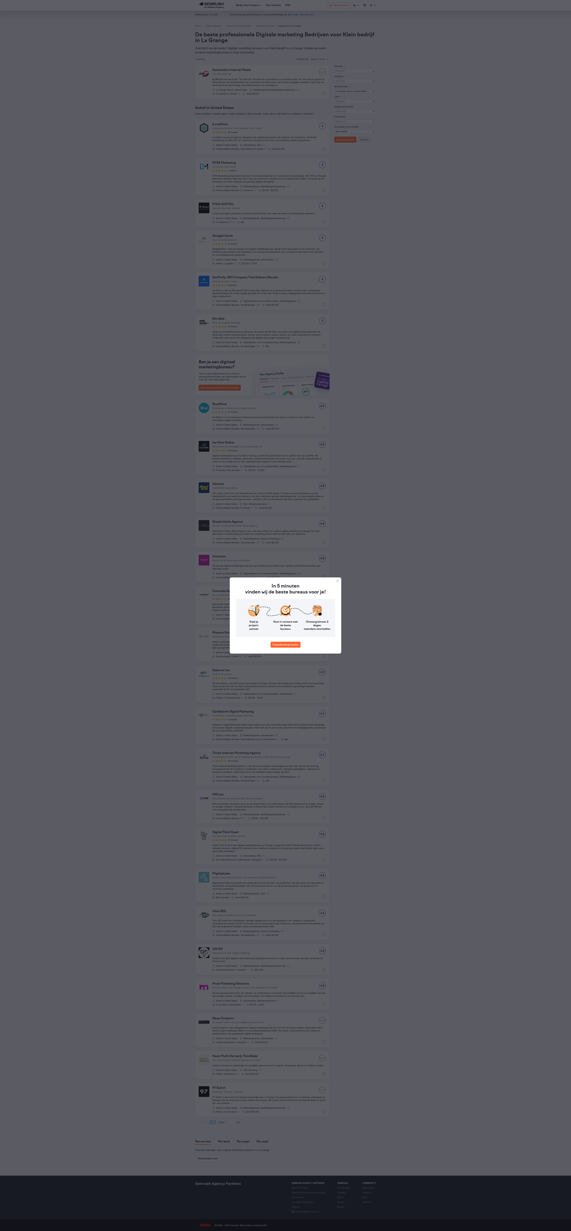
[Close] (337, 581)
